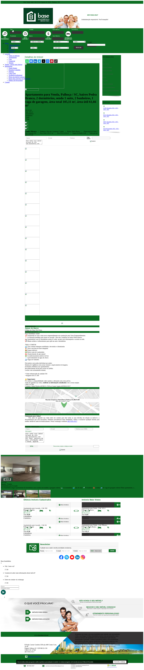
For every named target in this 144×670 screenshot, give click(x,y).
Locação (7, 54)
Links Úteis (12, 73)
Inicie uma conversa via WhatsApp (19, 79)
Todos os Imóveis (14, 45)
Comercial (12, 50)
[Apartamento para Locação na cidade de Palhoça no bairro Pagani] (31, 524)
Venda (7, 43)
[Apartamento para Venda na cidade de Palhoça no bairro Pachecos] (89, 507)
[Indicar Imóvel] (26, 127)
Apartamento (13, 57)
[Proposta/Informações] (26, 130)
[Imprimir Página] (26, 124)
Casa (10, 48)
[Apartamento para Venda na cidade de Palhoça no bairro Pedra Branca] (89, 524)
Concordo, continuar (119, 662)
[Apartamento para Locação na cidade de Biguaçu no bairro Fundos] (20, 481)
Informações (8, 66)
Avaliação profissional (15, 75)
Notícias (11, 71)
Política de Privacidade (16, 80)
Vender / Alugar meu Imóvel (13, 64)
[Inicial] (38, 28)
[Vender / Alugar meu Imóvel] (100, 609)
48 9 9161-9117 (72, 421)
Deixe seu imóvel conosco (17, 77)
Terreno (11, 52)
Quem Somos (13, 68)
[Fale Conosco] (93, 603)
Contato (7, 82)
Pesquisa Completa (14, 70)
